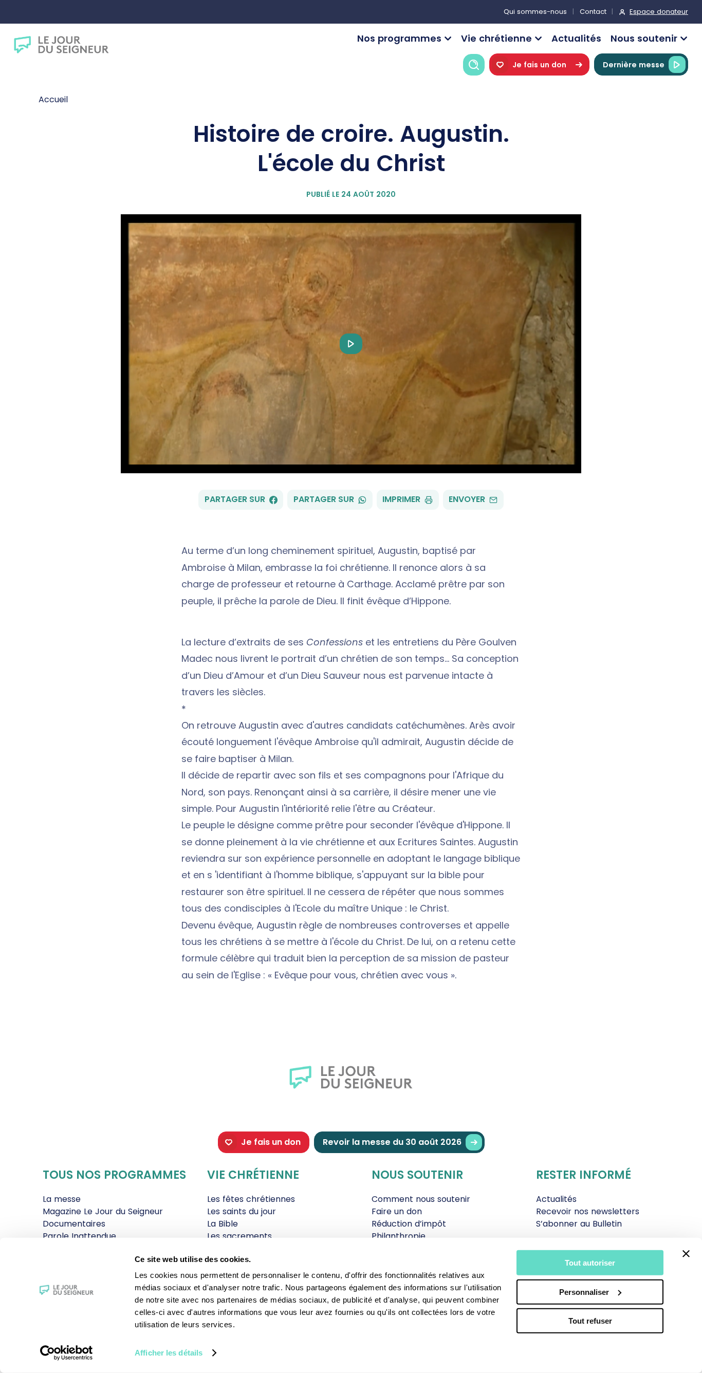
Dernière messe (633, 65)
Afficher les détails (168, 1352)
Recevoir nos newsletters (587, 1211)
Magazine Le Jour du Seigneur (103, 1211)
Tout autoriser (590, 1262)
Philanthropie (399, 1236)
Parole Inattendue (79, 1236)
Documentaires (74, 1224)
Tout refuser (590, 1320)
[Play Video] (351, 343)
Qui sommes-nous (535, 11)
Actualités (576, 38)
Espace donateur (659, 11)
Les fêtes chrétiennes (251, 1199)
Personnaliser (584, 1291)
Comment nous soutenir (421, 1199)
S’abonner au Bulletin (579, 1224)
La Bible (222, 1224)
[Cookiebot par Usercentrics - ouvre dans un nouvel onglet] (67, 1353)
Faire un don (397, 1211)
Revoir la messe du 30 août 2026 (392, 1142)
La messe (62, 1199)
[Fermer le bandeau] (686, 1253)
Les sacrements (239, 1236)
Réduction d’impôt (409, 1224)
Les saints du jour (241, 1211)
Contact (593, 11)
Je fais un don (539, 65)
